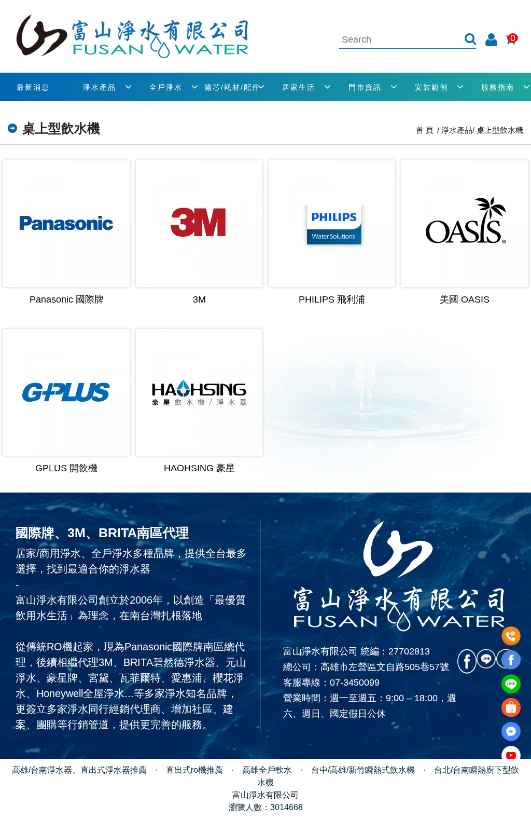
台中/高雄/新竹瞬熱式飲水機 (363, 770)
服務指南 (497, 87)
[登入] (491, 39)
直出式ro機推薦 (194, 770)
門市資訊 (365, 87)
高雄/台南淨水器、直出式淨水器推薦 (79, 770)
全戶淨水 (166, 87)
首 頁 (425, 130)
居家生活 (298, 87)
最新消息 (33, 87)
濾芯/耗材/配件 (232, 87)
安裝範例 (431, 87)
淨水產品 (99, 87)
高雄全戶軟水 (267, 770)
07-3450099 (355, 682)
